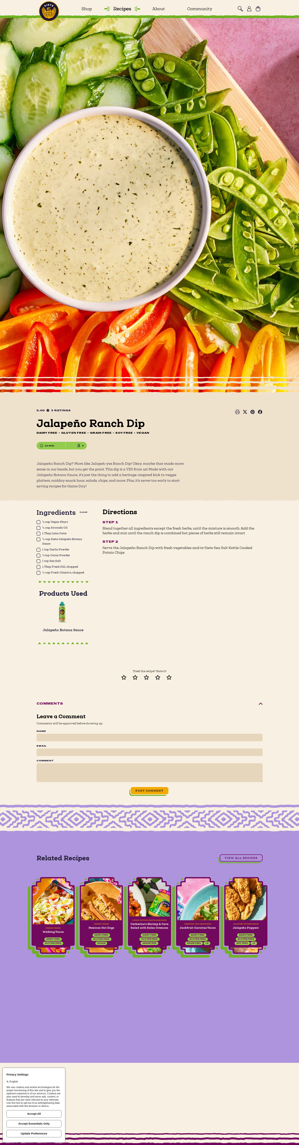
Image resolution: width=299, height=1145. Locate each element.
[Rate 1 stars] (127, 677)
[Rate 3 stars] (150, 677)
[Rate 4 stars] (161, 677)
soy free (242, 943)
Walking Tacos (53, 931)
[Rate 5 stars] (172, 677)
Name (41, 731)
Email (42, 746)
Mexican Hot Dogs (101, 927)
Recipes (122, 8)
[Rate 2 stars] (138, 677)
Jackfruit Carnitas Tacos (198, 927)
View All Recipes (241, 858)
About (158, 8)
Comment (45, 761)
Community (199, 8)
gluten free (53, 943)
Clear (83, 512)
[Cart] (258, 9)
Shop (86, 8)
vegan (101, 943)
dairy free (53, 939)
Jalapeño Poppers (246, 927)
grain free (150, 943)
